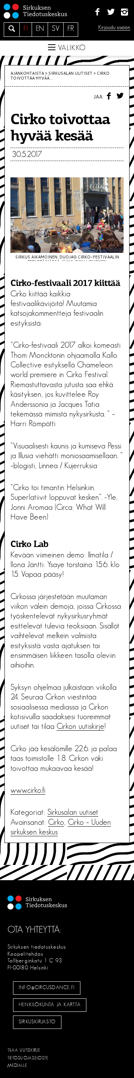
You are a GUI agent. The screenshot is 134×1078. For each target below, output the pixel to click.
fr (70, 28)
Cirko (56, 822)
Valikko (70, 48)
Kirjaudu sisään (114, 27)
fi (25, 28)
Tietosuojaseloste (28, 1058)
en (40, 28)
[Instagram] (124, 12)
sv (56, 28)
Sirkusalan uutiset (70, 73)
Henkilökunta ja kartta (49, 1004)
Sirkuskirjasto (37, 1021)
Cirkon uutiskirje (80, 726)
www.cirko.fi (27, 790)
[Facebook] (97, 12)
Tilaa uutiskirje (24, 1050)
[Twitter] (111, 12)
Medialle (17, 1065)
